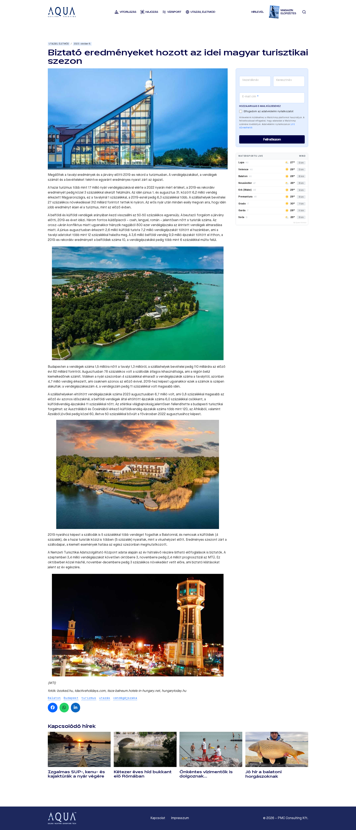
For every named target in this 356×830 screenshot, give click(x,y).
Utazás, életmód (59, 43)
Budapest (71, 698)
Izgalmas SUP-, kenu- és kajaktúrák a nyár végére (76, 774)
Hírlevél (257, 12)
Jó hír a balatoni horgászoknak (263, 774)
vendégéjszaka (125, 698)
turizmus (88, 698)
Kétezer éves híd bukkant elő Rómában (143, 774)
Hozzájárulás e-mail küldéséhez (260, 106)
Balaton (54, 698)
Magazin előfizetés (288, 12)
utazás (104, 698)
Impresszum (180, 818)
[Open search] (304, 12)
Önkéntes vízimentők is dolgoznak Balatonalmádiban (206, 776)
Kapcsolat (157, 818)
